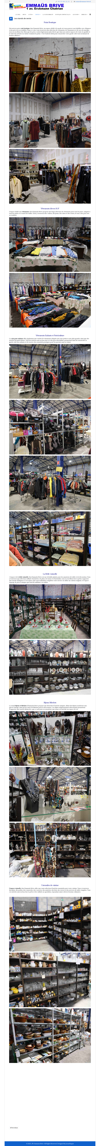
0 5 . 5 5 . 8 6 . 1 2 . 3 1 (63, 1)
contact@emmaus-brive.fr (83, 1)
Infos (24, 14)
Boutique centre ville (62, 14)
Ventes (37, 14)
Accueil (17, 14)
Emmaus (83, 14)
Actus (30, 14)
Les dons (75, 14)
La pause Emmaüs (48, 14)
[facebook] (9, 1)
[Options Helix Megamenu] (90, 14)
